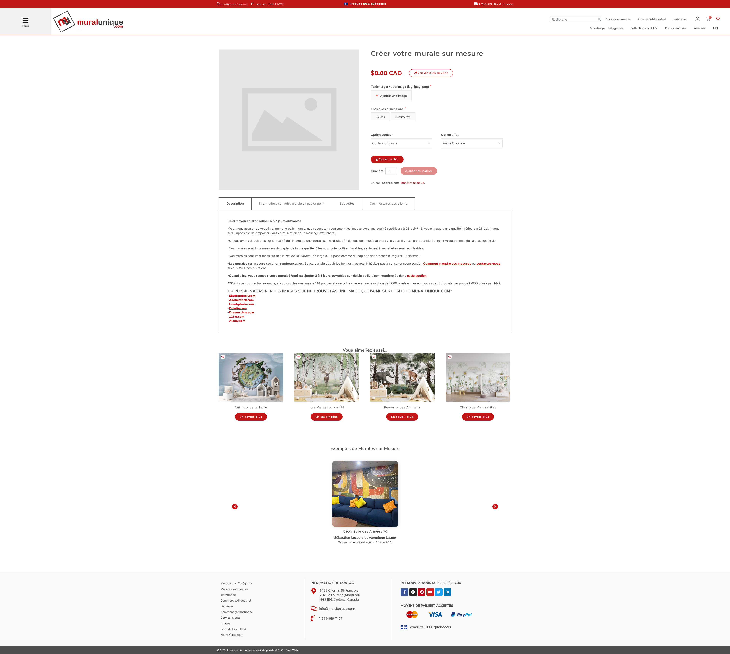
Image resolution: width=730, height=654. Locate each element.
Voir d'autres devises (433, 72)
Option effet (450, 135)
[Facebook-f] (404, 592)
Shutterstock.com (242, 296)
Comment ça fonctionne (237, 612)
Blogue (225, 623)
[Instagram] (413, 592)
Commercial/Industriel (652, 19)
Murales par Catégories (237, 583)
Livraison (227, 606)
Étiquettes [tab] (347, 203)
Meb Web (292, 650)
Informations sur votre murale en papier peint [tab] (291, 203)
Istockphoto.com (241, 304)
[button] (25, 19)
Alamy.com (237, 321)
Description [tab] (235, 203)
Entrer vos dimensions (387, 109)
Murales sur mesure (618, 19)
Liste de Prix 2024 (233, 629)
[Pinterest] (421, 592)
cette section (417, 276)
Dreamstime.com (241, 312)
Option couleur (382, 135)
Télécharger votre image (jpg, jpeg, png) (400, 87)
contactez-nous (412, 183)
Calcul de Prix (389, 159)
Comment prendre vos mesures (447, 263)
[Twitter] (439, 592)
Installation (680, 19)
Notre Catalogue (232, 635)
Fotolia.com (238, 308)
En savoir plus (251, 416)
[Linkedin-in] (447, 592)
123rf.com (236, 317)
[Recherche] (599, 19)
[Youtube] (430, 592)
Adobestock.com (241, 300)
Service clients (230, 618)
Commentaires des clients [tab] (388, 203)
